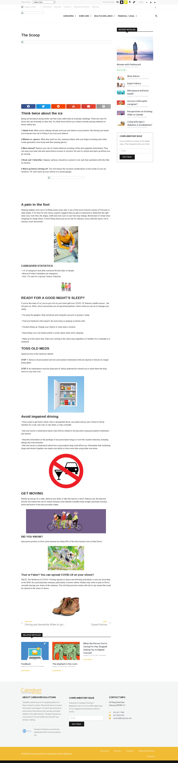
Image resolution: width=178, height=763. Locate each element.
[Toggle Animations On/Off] (130, 2)
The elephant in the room (64, 664)
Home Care (84, 16)
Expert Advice (134, 83)
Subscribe (57, 7)
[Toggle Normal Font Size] (146, 2)
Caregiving (68, 16)
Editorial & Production (82, 7)
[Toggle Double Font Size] (155, 2)
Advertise (95, 7)
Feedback (26, 664)
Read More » (26, 671)
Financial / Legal (126, 16)
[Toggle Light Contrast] (126, 2)
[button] (156, 16)
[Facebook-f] (155, 7)
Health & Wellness (103, 16)
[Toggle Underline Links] (134, 2)
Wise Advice (133, 76)
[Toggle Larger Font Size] (151, 2)
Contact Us (67, 7)
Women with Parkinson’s (129, 64)
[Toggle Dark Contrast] (122, 2)
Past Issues (47, 7)
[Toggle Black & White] (117, 2)
